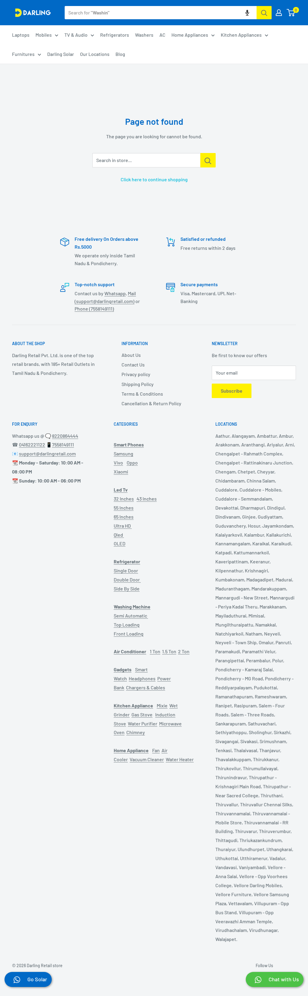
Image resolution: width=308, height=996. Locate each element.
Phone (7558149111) (94, 308)
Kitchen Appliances (241, 35)
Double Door (127, 579)
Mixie (162, 705)
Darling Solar (60, 54)
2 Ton (183, 651)
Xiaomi (121, 471)
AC (162, 35)
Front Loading (128, 633)
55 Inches (124, 507)
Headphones (142, 678)
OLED (119, 543)
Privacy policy (136, 374)
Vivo (118, 462)
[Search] (264, 12)
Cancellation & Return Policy (151, 403)
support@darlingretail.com (47, 453)
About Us (131, 355)
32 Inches (124, 498)
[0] (291, 12)
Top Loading (127, 624)
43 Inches (147, 498)
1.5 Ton (169, 651)
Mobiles (43, 35)
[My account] (279, 12)
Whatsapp (115, 293)
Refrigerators (114, 35)
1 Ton (155, 651)
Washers (144, 35)
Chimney (135, 732)
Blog (120, 54)
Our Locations (94, 54)
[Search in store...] (208, 160)
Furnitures (23, 54)
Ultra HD (123, 526)
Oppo (132, 462)
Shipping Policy (138, 384)
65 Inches (124, 516)
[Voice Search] (247, 12)
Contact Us (133, 364)
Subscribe (231, 391)
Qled (119, 535)
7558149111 (63, 444)
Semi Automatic (131, 615)
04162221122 (32, 444)
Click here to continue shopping (154, 179)
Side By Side (127, 588)
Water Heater (180, 759)
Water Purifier (142, 723)
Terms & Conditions (142, 394)
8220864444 (65, 436)
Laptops (20, 35)
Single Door (126, 570)
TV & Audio (76, 35)
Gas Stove (141, 714)
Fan (156, 750)
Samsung (123, 453)
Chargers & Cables (145, 687)
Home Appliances (189, 35)
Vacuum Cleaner (147, 759)
